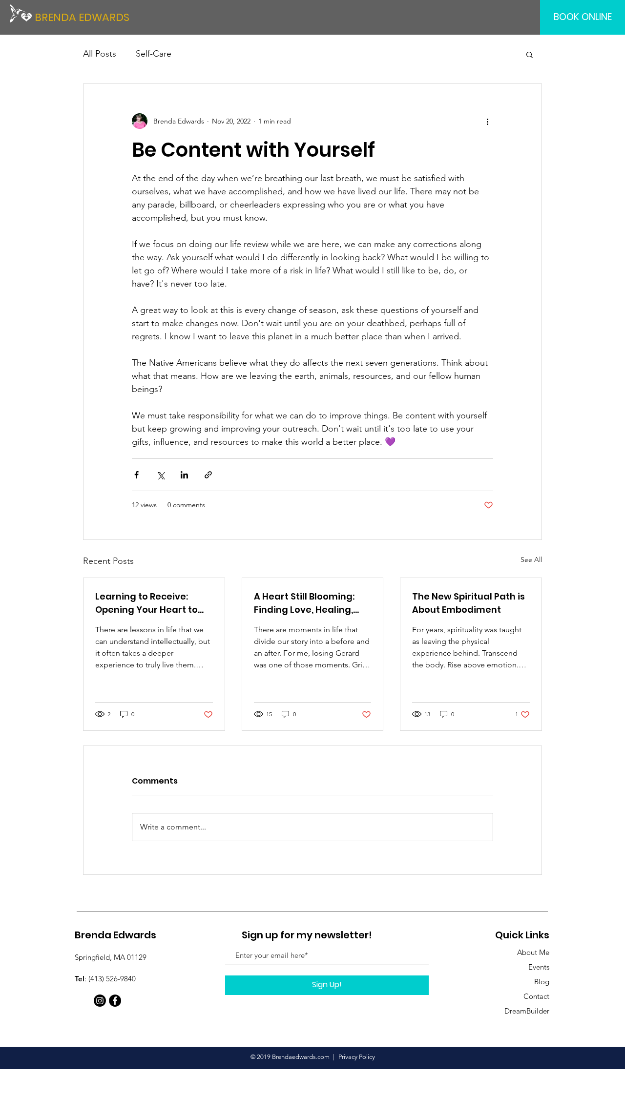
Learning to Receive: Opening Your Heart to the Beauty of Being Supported (146, 603)
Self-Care (153, 53)
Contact (536, 996)
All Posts (99, 53)
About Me (533, 952)
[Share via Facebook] (136, 474)
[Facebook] (115, 1000)
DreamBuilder (526, 1010)
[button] (529, 54)
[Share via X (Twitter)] (160, 474)
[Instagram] (100, 1000)
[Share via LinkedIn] (184, 474)
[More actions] (487, 121)
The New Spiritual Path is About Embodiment (468, 603)
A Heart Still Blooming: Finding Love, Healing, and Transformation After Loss (304, 603)
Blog (541, 981)
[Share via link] (208, 474)
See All (531, 559)
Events (538, 967)
